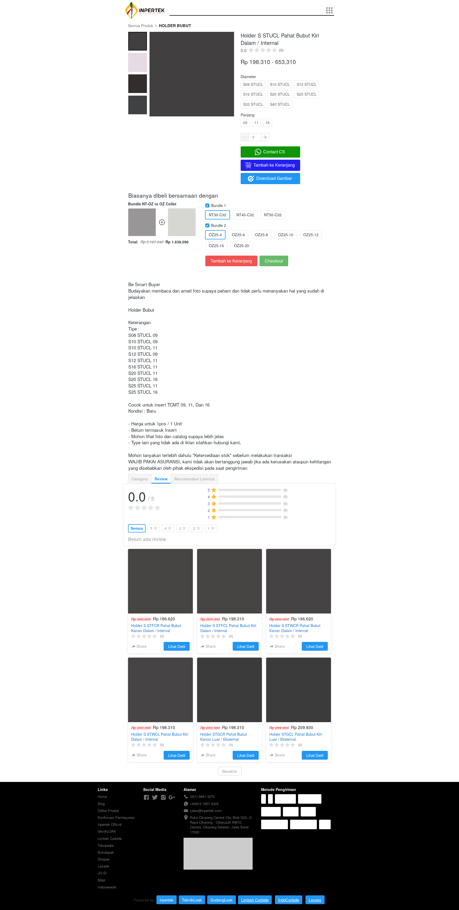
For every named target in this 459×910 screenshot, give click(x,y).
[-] (146, 797)
